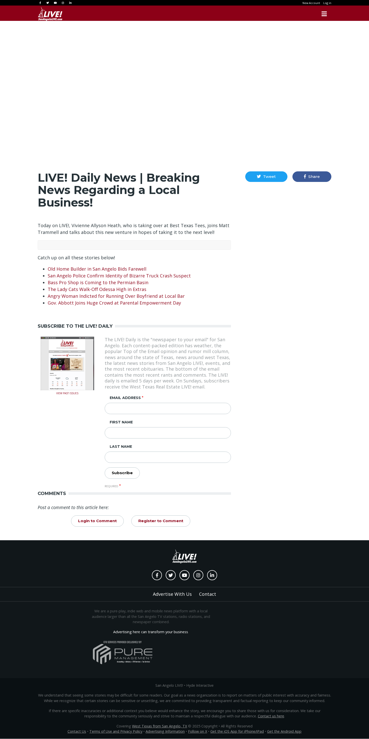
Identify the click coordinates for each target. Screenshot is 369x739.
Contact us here (271, 716)
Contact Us (77, 731)
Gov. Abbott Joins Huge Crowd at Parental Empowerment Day (114, 303)
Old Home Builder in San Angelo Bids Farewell (97, 269)
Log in (327, 3)
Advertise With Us (172, 594)
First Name (121, 422)
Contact (207, 594)
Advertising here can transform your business (150, 631)
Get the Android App (284, 731)
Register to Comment (160, 520)
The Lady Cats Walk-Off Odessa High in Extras (97, 289)
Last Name (121, 446)
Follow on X (197, 731)
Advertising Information (165, 731)
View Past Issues (67, 392)
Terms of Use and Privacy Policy (115, 731)
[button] (266, 176)
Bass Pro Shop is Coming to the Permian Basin (98, 282)
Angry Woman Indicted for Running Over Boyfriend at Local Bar (116, 296)
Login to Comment (97, 520)
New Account (311, 3)
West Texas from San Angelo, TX (159, 726)
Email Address (125, 398)
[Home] (50, 14)
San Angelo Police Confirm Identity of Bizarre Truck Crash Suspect (119, 276)
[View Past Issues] (67, 363)
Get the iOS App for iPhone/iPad (237, 731)
